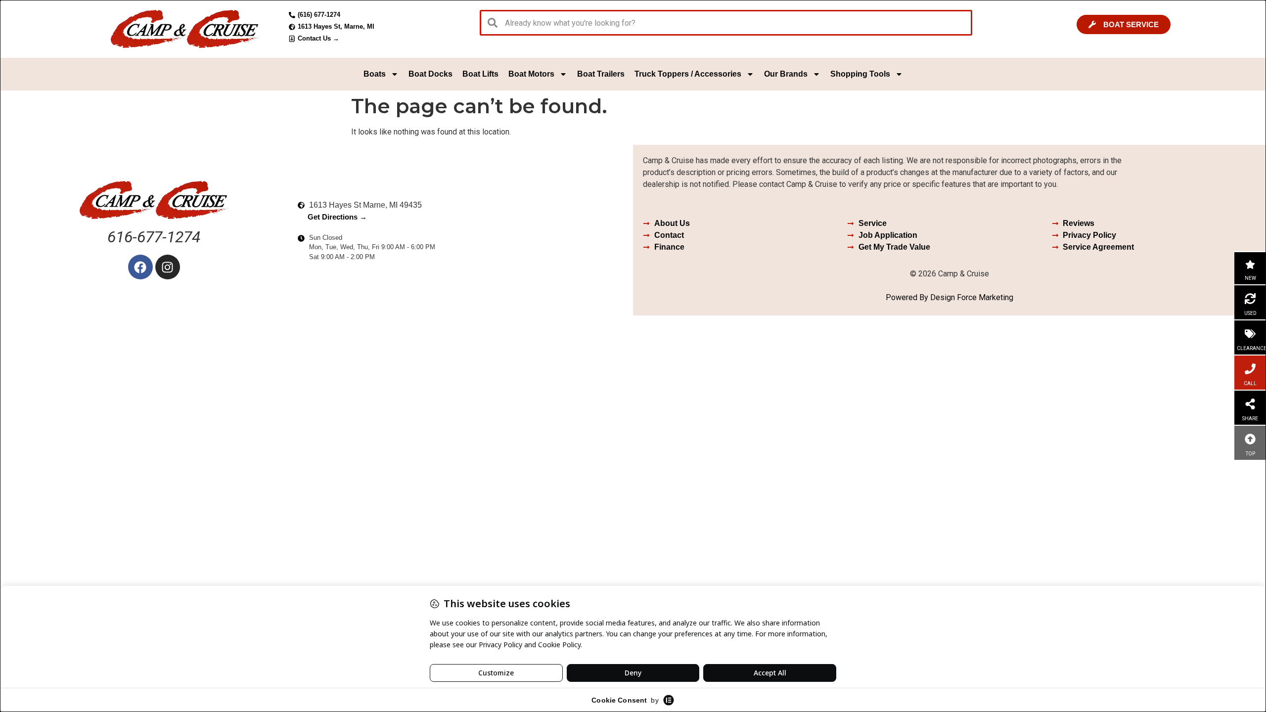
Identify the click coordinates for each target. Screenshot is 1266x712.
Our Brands (786, 74)
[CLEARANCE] (1250, 334)
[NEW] (1250, 264)
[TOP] (1250, 439)
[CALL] (1250, 369)
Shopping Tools (860, 74)
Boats (374, 74)
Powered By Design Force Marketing (949, 297)
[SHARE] (1250, 404)
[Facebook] (140, 267)
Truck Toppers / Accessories (687, 74)
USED (1250, 313)
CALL (1250, 383)
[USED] (1250, 299)
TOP (1250, 453)
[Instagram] (167, 267)
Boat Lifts (480, 74)
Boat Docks (430, 74)
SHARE (1250, 418)
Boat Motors (531, 74)
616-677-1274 (153, 236)
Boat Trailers (601, 74)
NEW (1250, 278)
